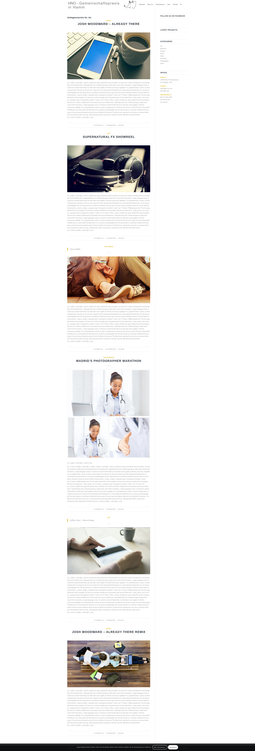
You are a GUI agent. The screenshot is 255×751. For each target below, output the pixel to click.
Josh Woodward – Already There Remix (109, 632)
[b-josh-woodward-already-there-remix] (108, 663)
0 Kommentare (110, 509)
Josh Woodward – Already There (109, 24)
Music (108, 20)
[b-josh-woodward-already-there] (108, 55)
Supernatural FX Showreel (109, 136)
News (162, 56)
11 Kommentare (111, 125)
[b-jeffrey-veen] (108, 550)
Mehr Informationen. (160, 747)
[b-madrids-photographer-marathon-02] (129, 437)
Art (108, 133)
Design (110, 246)
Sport (162, 63)
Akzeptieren (173, 747)
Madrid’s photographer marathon (108, 360)
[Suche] (181, 4)
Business (163, 48)
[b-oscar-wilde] (108, 279)
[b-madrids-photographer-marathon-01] (108, 393)
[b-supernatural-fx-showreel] (108, 168)
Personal (163, 58)
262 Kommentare (110, 349)
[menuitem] (142, 4)
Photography (108, 357)
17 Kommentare (111, 238)
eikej (122, 125)
